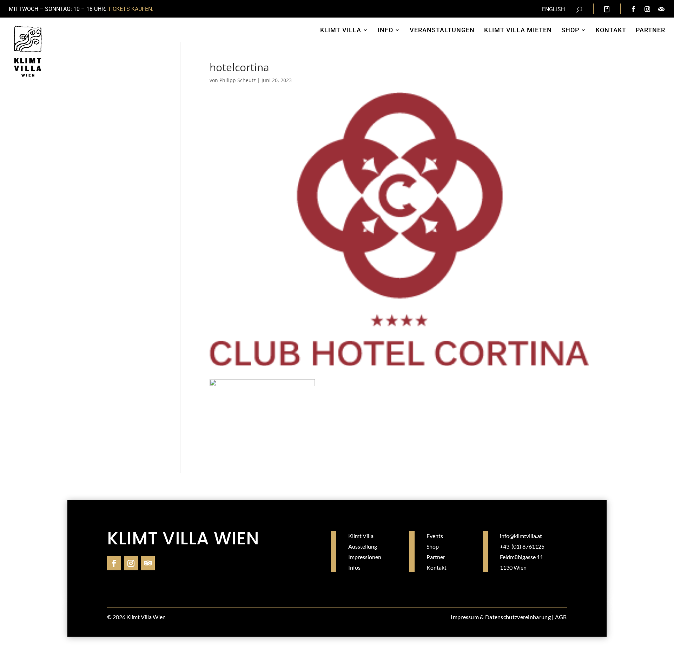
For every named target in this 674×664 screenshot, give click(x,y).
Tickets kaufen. (130, 9)
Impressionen (364, 557)
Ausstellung (362, 546)
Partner (436, 557)
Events (435, 535)
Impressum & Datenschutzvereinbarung (501, 616)
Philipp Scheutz (237, 80)
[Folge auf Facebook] (633, 9)
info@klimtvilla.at (521, 535)
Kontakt (437, 567)
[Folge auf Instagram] (647, 9)
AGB (561, 616)
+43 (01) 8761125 (522, 546)
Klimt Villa (361, 535)
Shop (433, 546)
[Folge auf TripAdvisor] (661, 9)
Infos (354, 567)
